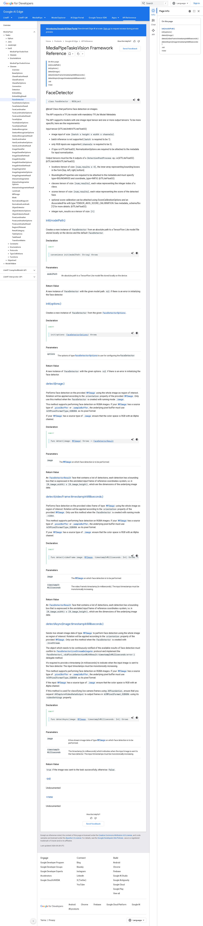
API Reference (129, 17)
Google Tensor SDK (98, 17)
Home (48, 41)
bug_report (189, 11)
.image (119, 399)
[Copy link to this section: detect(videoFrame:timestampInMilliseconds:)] (106, 497)
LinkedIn (80, 876)
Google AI (136, 904)
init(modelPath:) (55, 220)
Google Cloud (119, 884)
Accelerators (46, 876)
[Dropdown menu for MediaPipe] (45, 17)
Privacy (52, 920)
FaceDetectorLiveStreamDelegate (75, 651)
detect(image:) (55, 383)
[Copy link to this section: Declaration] (60, 240)
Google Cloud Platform (116, 904)
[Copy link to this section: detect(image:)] (67, 384)
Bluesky (80, 867)
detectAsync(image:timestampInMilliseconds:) (74, 624)
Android (116, 862)
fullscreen (194, 11)
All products (74, 909)
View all (116, 893)
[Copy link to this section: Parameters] (60, 267)
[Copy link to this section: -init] (53, 779)
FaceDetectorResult (103, 441)
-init (48, 779)
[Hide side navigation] (33, 921)
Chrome (116, 867)
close (198, 11)
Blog (79, 862)
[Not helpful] (139, 41)
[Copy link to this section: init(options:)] (64, 304)
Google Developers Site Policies (110, 838)
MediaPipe (37, 17)
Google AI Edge (13, 11)
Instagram (81, 871)
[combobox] (154, 3)
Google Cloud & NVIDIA (50, 880)
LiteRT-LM (22, 17)
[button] (16, 32)
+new (49, 797)
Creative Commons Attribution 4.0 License (115, 835)
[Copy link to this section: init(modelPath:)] (68, 220)
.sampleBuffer (80, 407)
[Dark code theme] (138, 100)
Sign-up (106, 29)
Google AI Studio (120, 876)
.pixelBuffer (61, 407)
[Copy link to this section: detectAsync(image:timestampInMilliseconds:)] (106, 624)
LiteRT (6, 17)
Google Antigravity (121, 880)
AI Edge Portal (77, 17)
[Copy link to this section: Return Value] (61, 286)
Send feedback (130, 48)
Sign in (196, 3)
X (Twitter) (81, 880)
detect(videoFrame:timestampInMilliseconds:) (74, 496)
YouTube (81, 884)
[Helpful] (134, 41)
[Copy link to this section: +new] (55, 797)
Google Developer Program (52, 862)
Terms (43, 920)
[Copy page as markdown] (78, 53)
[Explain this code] (134, 100)
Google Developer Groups (51, 867)
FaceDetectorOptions (114, 313)
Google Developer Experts (51, 871)
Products (58, 41)
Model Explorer (59, 17)
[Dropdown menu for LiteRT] (12, 17)
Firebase (117, 871)
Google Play (118, 889)
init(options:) (53, 304)
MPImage (90, 393)
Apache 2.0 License (73, 838)
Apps (114, 17)
